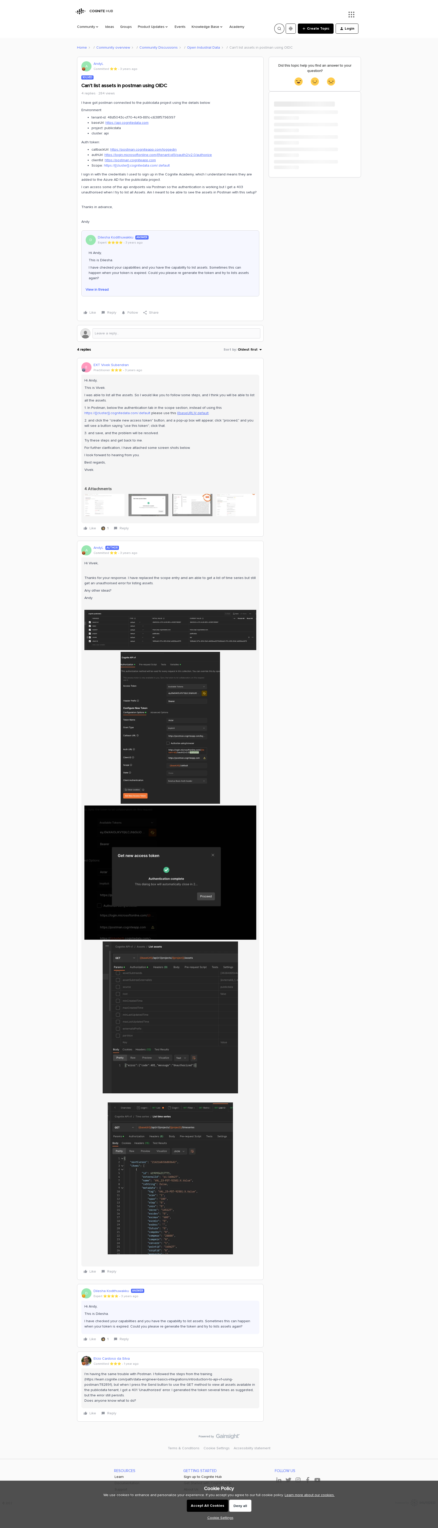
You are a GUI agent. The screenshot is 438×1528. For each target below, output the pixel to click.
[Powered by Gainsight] (219, 1437)
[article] (170, 447)
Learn (119, 1477)
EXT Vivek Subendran (111, 365)
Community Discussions (158, 47)
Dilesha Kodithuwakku (115, 237)
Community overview (113, 47)
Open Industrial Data (203, 47)
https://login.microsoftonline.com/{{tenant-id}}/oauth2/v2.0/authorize (158, 155)
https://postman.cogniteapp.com (130, 160)
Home (82, 47)
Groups (126, 27)
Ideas (109, 27)
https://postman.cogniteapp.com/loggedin (143, 149)
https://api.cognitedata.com (127, 122)
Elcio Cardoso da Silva (112, 1358)
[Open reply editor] (170, 333)
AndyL (98, 64)
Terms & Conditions (183, 1448)
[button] (316, 29)
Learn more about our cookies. (310, 1495)
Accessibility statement (252, 1448)
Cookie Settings (217, 1448)
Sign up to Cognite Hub (203, 1477)
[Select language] (291, 29)
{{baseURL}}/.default (193, 413)
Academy (236, 27)
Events (180, 27)
